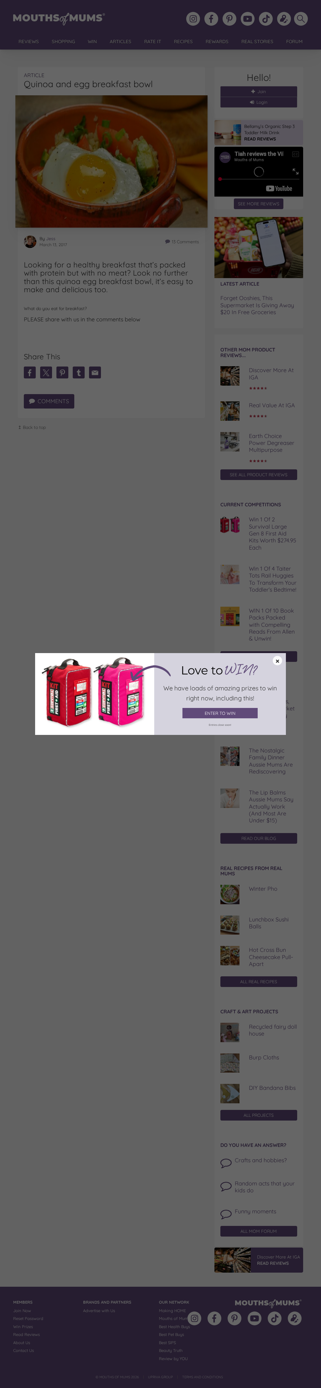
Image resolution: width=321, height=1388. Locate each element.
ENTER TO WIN (220, 713)
